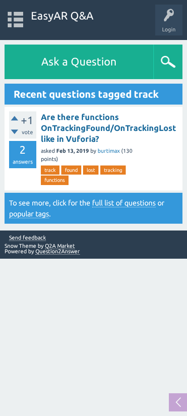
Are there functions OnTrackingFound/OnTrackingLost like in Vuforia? (108, 128)
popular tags (29, 214)
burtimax (109, 151)
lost (91, 170)
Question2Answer (57, 251)
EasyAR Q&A (62, 16)
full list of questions (124, 203)
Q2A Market (60, 246)
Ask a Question (79, 61)
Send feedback (27, 238)
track (50, 170)
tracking (113, 170)
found (71, 170)
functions (54, 180)
